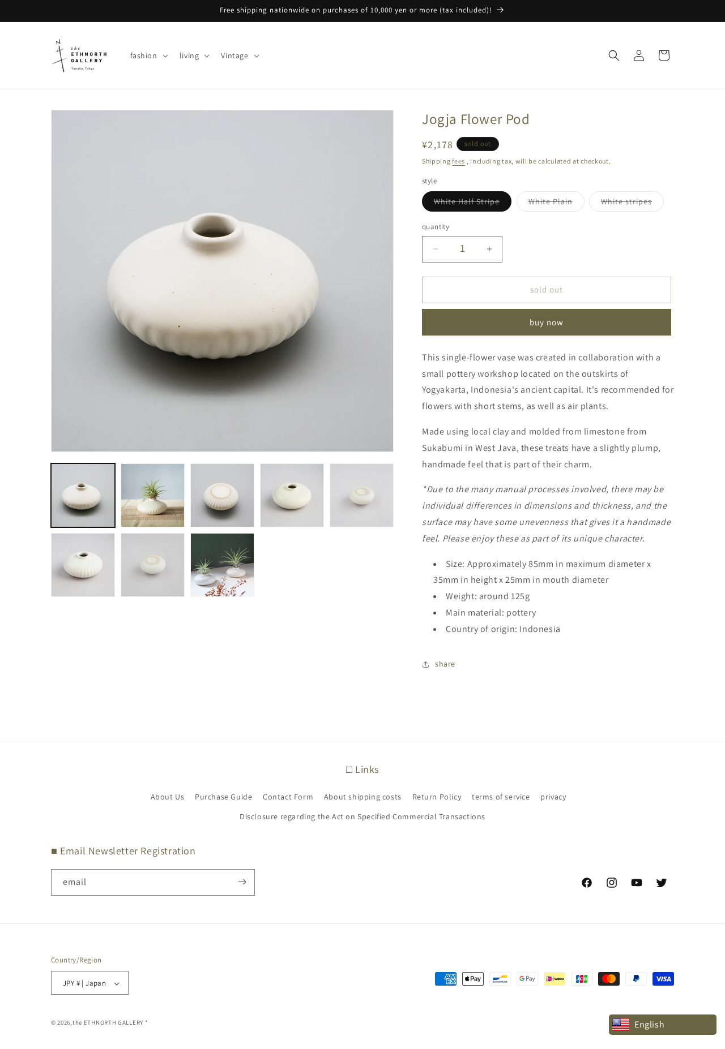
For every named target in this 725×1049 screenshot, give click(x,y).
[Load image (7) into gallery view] (153, 565)
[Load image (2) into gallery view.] (153, 495)
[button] (148, 55)
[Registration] (241, 882)
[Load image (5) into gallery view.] (362, 495)
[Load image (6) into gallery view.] (83, 565)
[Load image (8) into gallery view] (222, 565)
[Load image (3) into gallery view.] (222, 495)
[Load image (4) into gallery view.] (292, 495)
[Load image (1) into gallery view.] (83, 495)
